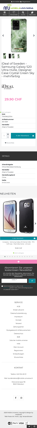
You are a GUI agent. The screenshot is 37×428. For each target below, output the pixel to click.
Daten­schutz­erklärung (18, 313)
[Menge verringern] (7, 137)
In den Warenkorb (22, 136)
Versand (18, 323)
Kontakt (18, 320)
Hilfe (18, 344)
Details (5, 156)
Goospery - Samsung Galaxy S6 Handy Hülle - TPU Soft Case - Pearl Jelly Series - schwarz (18, 243)
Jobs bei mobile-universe (18, 340)
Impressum (18, 317)
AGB (18, 306)
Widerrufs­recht (18, 310)
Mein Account (19, 347)
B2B (18, 337)
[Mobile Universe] (18, 7)
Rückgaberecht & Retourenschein (18, 330)
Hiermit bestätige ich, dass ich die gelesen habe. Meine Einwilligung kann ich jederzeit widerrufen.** (18, 287)
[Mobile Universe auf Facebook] (15, 398)
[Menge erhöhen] (7, 134)
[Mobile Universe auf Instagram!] (21, 398)
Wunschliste (10, 143)
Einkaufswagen (18, 354)
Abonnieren (32, 281)
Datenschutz (18, 334)
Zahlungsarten (18, 327)
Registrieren (18, 350)
